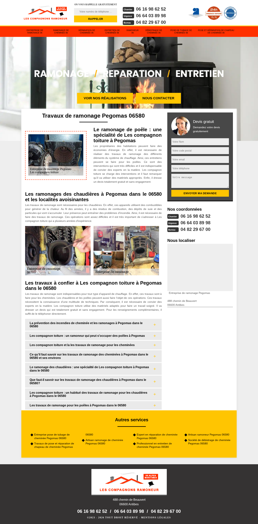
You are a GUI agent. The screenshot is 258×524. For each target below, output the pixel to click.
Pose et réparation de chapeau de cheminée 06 (216, 31)
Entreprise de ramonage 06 (35, 31)
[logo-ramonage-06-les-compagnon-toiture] (45, 12)
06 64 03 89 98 (151, 15)
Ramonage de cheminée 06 (61, 31)
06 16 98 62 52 (151, 9)
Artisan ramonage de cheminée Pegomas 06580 (104, 442)
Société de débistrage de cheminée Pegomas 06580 (209, 442)
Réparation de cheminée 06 (87, 31)
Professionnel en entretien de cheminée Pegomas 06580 (154, 445)
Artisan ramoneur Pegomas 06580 (208, 434)
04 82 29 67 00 (151, 22)
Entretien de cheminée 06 (112, 31)
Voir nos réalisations (105, 98)
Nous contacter (158, 98)
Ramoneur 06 (133, 31)
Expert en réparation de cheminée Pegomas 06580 (157, 436)
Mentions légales (156, 517)
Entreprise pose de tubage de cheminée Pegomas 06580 (52, 436)
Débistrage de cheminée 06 (153, 31)
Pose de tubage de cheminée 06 (181, 31)
